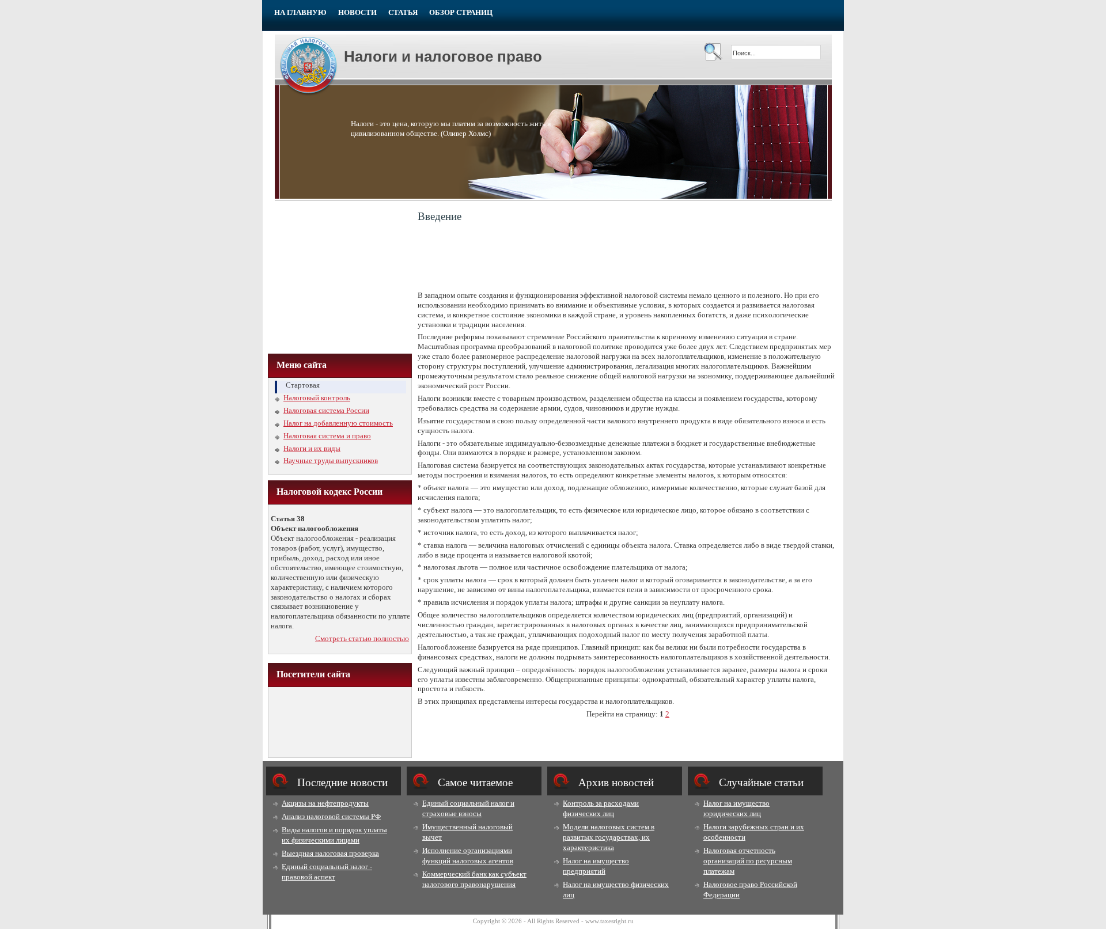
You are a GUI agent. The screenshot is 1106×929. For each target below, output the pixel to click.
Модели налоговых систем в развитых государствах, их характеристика (608, 837)
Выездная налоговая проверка (330, 853)
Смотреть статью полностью (362, 638)
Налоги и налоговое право (443, 56)
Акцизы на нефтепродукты (325, 803)
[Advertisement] (340, 276)
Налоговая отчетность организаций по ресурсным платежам (747, 860)
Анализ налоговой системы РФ (331, 816)
